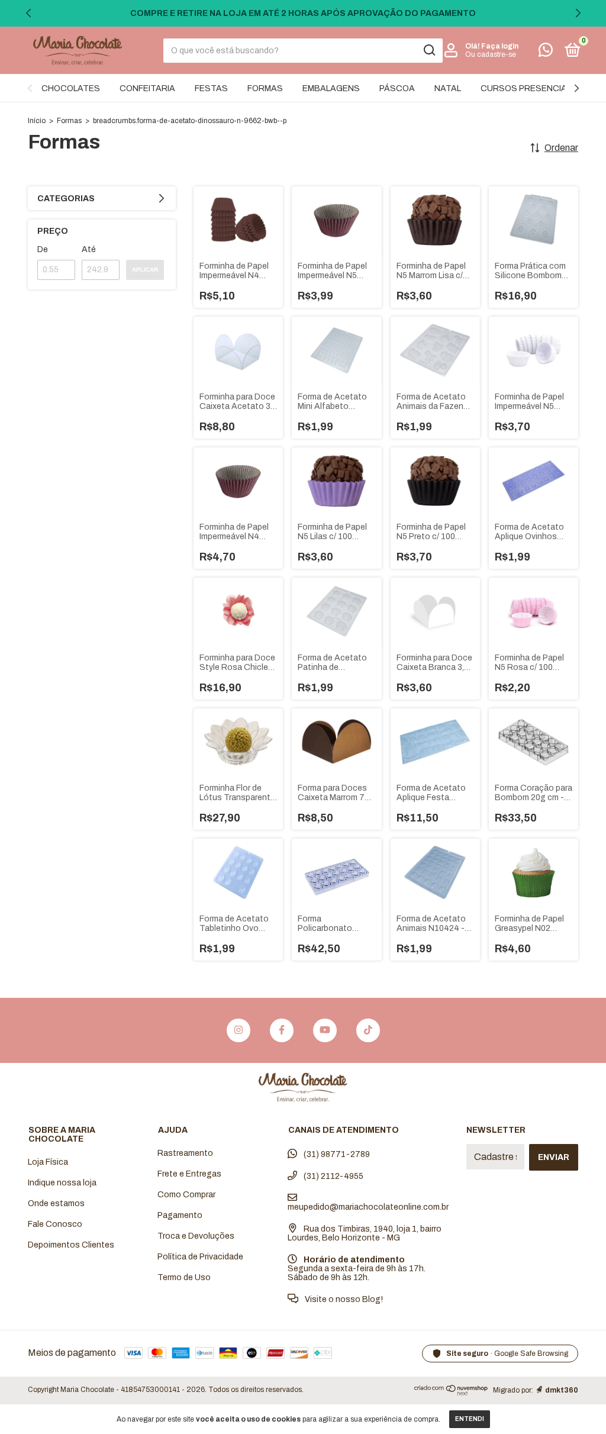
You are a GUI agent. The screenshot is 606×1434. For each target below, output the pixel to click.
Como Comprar (186, 1194)
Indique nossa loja (62, 1182)
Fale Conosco (55, 1224)
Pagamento (179, 1215)
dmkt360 (561, 1390)
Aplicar (145, 269)
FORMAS (265, 88)
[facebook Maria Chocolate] (282, 1030)
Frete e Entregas (189, 1173)
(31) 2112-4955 (332, 1176)
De (42, 249)
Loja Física (48, 1162)
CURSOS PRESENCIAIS (528, 88)
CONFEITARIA (147, 88)
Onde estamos (56, 1203)
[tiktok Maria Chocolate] (368, 1030)
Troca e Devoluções (195, 1236)
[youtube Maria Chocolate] (325, 1030)
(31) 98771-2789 (336, 1154)
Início (37, 121)
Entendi (469, 1419)
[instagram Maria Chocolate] (238, 1030)
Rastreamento (185, 1153)
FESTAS (211, 88)
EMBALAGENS (331, 88)
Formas (69, 121)
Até (89, 249)
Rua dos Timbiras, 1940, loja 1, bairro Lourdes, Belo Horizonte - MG (364, 1233)
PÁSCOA (397, 88)
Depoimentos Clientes (71, 1244)
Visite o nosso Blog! (343, 1299)
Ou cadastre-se (490, 54)
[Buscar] (429, 50)
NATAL (447, 88)
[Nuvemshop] (451, 1393)
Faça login (499, 46)
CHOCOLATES (70, 88)
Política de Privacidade (200, 1256)
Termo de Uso (184, 1277)
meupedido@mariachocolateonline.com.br (368, 1207)
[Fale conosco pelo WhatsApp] (546, 52)
